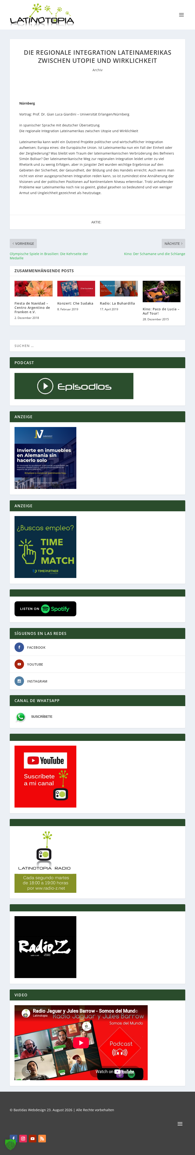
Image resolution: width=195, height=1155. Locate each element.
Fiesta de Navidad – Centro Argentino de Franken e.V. (32, 307)
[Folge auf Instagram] (23, 1138)
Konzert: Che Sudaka (75, 303)
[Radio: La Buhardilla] (119, 288)
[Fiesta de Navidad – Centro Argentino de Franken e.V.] (34, 288)
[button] (10, 1144)
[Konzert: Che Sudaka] (76, 288)
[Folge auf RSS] (42, 1138)
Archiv (97, 70)
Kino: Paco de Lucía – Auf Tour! (161, 311)
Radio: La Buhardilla (117, 303)
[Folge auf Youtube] (32, 1138)
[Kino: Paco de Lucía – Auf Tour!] (162, 291)
